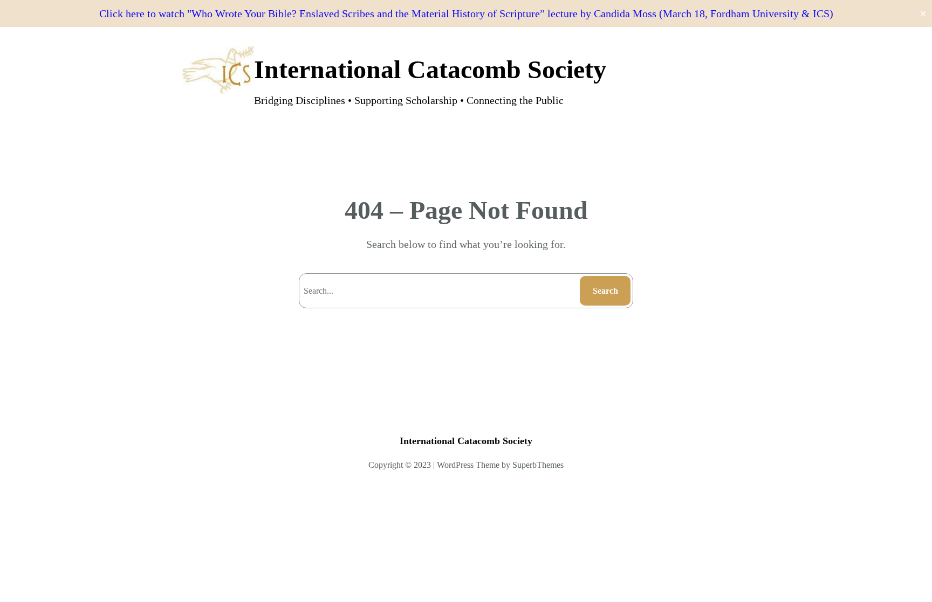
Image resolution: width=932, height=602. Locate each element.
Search (605, 290)
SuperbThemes (538, 464)
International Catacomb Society (430, 69)
